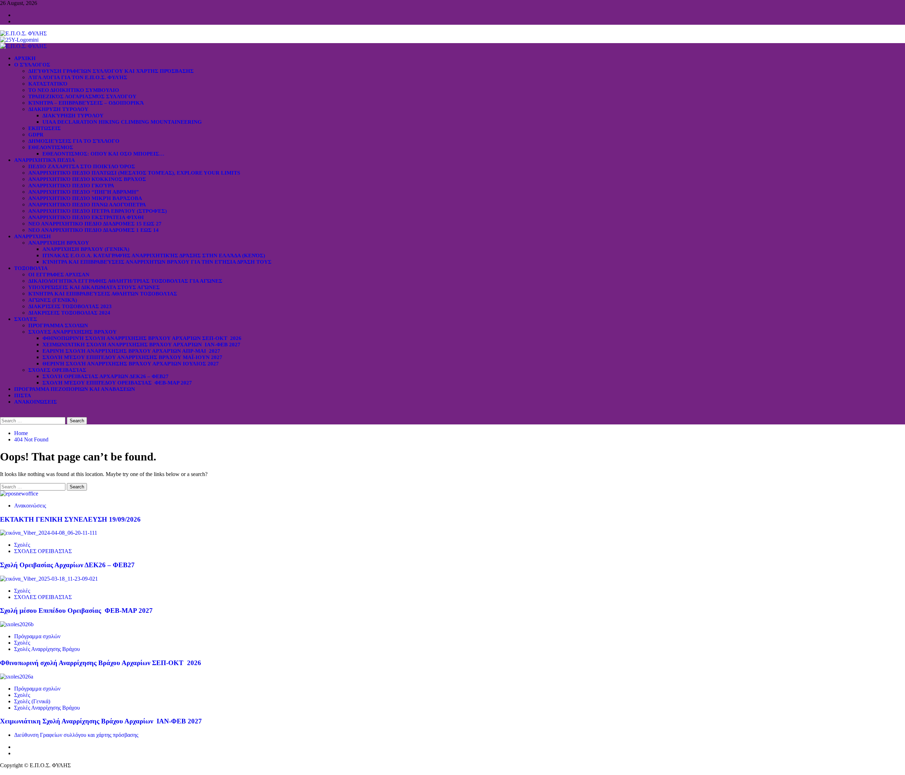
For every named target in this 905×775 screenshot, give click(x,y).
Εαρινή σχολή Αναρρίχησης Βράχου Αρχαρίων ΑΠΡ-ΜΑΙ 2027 (131, 351)
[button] (2, 414)
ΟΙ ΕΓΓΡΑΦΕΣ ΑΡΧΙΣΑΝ (58, 274)
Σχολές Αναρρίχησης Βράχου (72, 332)
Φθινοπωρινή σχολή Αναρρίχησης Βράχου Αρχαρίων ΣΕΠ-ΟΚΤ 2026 (141, 338)
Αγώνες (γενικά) (52, 300)
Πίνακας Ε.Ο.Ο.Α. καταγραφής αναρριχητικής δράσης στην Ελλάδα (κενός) (153, 255)
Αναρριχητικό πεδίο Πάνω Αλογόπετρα (87, 204)
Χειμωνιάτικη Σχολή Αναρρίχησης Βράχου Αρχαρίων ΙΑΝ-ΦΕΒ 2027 (141, 344)
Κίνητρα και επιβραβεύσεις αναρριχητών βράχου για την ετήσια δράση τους (157, 262)
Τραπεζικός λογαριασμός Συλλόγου (82, 96)
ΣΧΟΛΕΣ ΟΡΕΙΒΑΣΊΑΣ (57, 370)
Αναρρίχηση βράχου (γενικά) (85, 249)
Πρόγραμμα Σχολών (58, 325)
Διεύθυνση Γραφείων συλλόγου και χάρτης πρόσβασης (111, 71)
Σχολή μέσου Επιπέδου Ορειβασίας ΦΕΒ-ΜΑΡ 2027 (117, 383)
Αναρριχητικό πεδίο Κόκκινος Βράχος (87, 179)
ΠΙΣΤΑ (22, 395)
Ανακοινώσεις (35, 402)
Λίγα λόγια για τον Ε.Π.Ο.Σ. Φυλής (77, 77)
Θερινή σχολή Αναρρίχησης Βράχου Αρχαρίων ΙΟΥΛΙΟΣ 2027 (130, 363)
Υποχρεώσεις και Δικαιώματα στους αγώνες (94, 287)
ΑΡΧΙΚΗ (25, 58)
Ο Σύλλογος (32, 64)
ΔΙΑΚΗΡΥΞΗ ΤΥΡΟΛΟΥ (58, 109)
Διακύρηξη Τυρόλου (73, 115)
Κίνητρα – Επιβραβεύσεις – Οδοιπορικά (86, 103)
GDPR (35, 134)
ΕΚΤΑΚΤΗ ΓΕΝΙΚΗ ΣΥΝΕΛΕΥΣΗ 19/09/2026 (70, 519)
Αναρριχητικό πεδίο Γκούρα (71, 185)
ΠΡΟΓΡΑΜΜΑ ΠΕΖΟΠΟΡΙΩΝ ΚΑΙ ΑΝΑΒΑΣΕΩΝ (74, 389)
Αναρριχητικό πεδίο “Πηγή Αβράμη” (83, 192)
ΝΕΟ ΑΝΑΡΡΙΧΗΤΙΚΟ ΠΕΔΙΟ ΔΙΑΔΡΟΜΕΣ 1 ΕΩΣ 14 (93, 230)
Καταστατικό (48, 84)
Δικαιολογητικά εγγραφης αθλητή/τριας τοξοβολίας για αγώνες (125, 281)
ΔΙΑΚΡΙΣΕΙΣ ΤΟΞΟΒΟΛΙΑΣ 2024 (69, 313)
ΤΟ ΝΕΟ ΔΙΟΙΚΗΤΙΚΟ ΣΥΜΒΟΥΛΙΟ (73, 90)
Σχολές (25, 319)
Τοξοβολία (31, 268)
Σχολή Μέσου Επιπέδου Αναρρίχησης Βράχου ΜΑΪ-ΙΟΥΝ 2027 (132, 357)
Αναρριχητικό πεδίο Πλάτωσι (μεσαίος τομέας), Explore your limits (134, 173)
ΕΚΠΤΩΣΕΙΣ (44, 128)
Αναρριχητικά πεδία (44, 160)
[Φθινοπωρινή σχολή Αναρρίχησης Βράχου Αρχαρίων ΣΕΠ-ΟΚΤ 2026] (17, 624)
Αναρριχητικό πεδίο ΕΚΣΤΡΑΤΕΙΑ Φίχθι (86, 217)
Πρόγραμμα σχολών (37, 636)
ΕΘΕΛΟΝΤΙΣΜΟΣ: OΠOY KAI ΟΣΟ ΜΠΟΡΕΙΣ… (103, 154)
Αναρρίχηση (32, 236)
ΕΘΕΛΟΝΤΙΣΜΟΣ (50, 147)
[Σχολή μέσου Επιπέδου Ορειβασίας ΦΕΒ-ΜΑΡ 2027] (49, 579)
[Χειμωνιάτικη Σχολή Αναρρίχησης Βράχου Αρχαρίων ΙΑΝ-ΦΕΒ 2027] (16, 677)
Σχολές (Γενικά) (32, 701)
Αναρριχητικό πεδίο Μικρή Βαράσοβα (85, 198)
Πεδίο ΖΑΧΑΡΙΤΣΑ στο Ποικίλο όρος (81, 166)
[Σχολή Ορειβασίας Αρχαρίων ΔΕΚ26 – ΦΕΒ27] (48, 533)
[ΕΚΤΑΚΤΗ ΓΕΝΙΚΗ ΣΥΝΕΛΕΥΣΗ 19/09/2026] (19, 494)
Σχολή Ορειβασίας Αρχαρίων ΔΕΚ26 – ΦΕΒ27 (105, 376)
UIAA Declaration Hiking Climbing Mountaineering (122, 122)
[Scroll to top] (2, 772)
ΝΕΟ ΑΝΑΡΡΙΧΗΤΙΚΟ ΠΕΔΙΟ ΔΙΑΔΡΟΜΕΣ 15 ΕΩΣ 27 (95, 224)
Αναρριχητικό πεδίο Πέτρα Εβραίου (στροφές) (97, 211)
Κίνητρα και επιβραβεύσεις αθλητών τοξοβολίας (102, 294)
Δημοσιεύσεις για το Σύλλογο (73, 141)
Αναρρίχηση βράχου (58, 243)
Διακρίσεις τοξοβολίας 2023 (70, 306)
